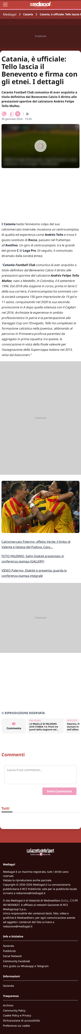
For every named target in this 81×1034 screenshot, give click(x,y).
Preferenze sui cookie (16, 1025)
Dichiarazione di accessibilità (21, 1020)
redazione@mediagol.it (30, 893)
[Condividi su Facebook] (11, 113)
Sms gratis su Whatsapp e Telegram (26, 966)
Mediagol (9, 14)
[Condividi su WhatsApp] (4, 113)
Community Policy (14, 1010)
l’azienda (8, 946)
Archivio (8, 1005)
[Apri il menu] (5, 4)
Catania (28, 14)
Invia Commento (59, 791)
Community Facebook (16, 961)
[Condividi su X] (17, 113)
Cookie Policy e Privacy (17, 1015)
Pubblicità (9, 951)
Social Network (12, 956)
